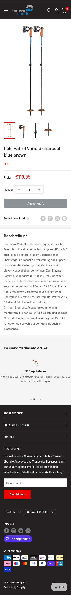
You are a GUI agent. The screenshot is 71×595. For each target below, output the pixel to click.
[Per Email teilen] (64, 218)
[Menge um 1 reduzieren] (19, 189)
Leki (6, 163)
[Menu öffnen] (6, 10)
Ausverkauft (35, 203)
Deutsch (10, 511)
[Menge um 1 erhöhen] (39, 189)
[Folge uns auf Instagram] (13, 530)
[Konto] (56, 10)
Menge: (8, 189)
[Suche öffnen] (49, 10)
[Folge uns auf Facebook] (6, 530)
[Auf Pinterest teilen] (50, 218)
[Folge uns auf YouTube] (20, 530)
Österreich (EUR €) (37, 511)
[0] (64, 10)
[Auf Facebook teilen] (43, 218)
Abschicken (17, 494)
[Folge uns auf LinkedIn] (28, 530)
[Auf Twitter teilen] (57, 218)
